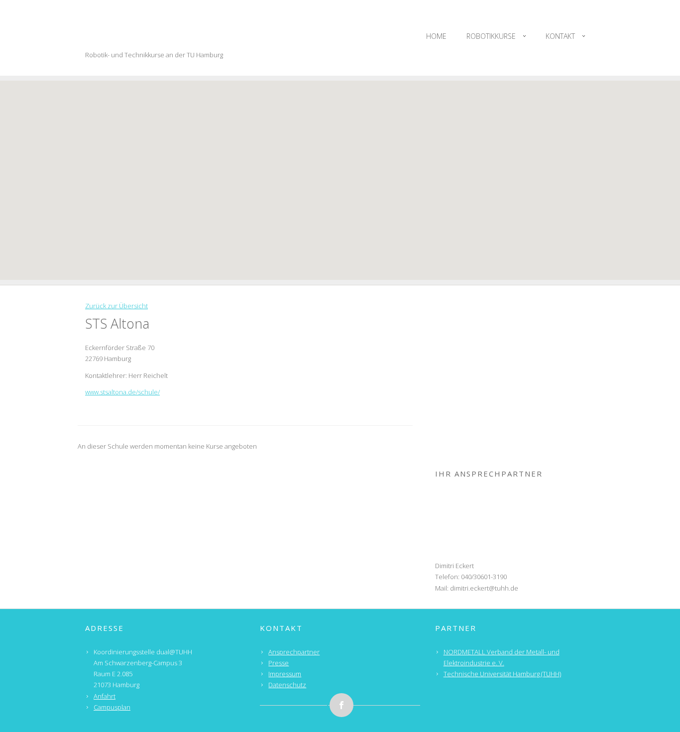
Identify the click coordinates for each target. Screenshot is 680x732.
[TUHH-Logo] (515, 394)
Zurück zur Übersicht (116, 305)
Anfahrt (104, 696)
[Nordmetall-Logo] (515, 331)
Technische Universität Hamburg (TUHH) (502, 673)
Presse (278, 662)
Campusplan (112, 707)
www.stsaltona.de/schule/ (122, 391)
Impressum (284, 673)
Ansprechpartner (294, 651)
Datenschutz (287, 684)
